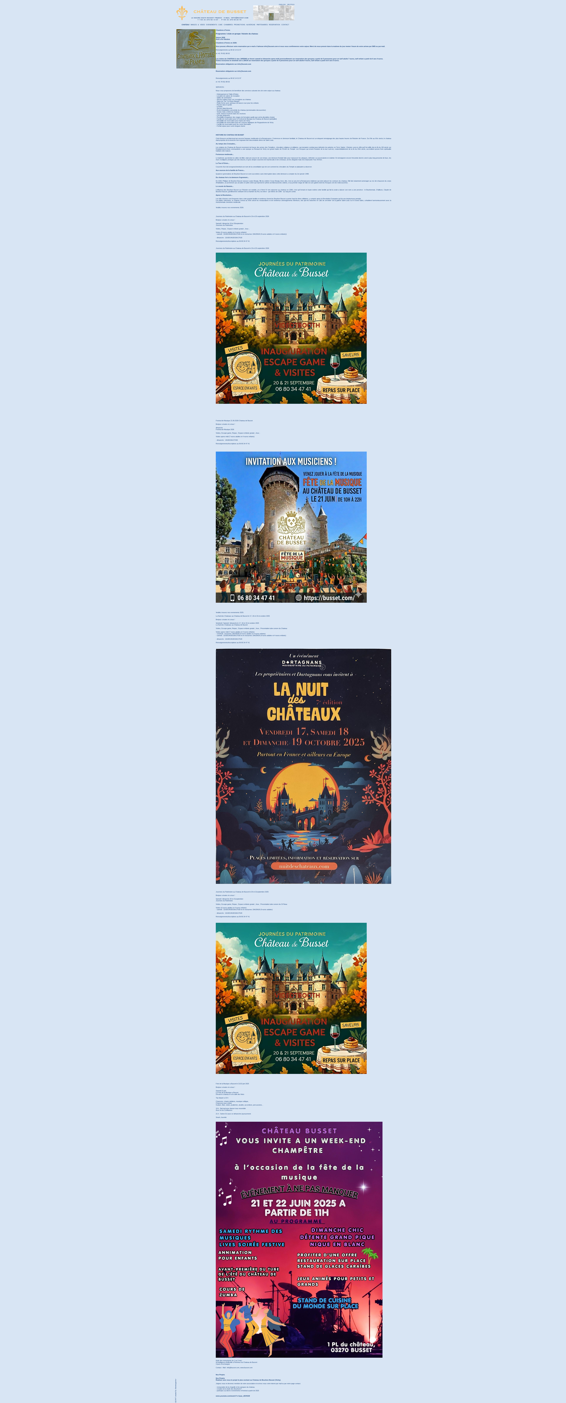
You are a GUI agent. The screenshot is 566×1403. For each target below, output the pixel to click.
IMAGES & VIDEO (198, 25)
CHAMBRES (228, 25)
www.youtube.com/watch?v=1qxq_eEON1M (233, 1396)
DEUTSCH (290, 4)
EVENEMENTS (211, 25)
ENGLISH (282, 4)
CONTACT (285, 25)
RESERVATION (274, 25)
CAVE (220, 25)
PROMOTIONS (239, 25)
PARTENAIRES (262, 25)
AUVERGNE (250, 25)
